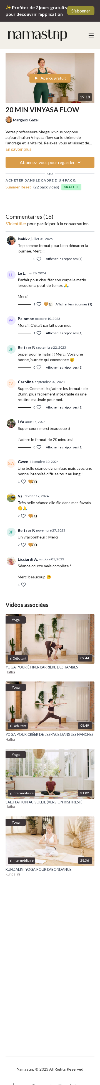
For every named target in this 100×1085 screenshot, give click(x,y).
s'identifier (16, 223)
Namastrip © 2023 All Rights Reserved (50, 1069)
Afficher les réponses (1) (64, 259)
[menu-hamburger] (91, 35)
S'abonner (80, 10)
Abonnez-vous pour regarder (47, 162)
